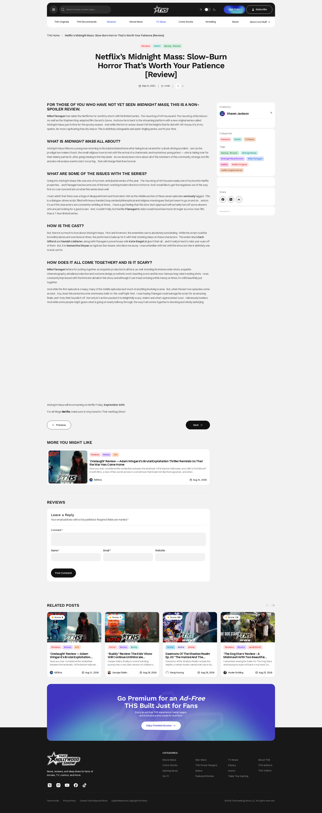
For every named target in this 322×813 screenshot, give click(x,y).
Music (235, 21)
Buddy (134, 647)
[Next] (273, 606)
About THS (264, 759)
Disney (232, 765)
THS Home (53, 35)
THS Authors (265, 765)
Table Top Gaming (238, 776)
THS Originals (62, 21)
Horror (112, 647)
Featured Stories (204, 776)
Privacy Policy (69, 800)
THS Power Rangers (206, 765)
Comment (57, 530)
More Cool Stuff (258, 21)
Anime (170, 647)
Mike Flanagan (255, 158)
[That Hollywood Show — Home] (161, 9)
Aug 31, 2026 (199, 479)
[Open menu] (54, 10)
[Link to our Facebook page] (75, 785)
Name (55, 550)
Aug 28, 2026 (149, 672)
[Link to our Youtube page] (67, 785)
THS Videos (265, 770)
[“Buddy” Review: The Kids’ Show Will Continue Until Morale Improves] (132, 627)
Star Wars (201, 759)
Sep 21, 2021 (148, 85)
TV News (161, 21)
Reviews (111, 21)
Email (107, 550)
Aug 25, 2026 (265, 672)
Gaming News (170, 770)
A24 (115, 454)
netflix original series (231, 170)
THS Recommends (87, 21)
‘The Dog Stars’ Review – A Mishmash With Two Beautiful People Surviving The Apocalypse (246, 655)
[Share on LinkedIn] (239, 199)
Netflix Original (239, 164)
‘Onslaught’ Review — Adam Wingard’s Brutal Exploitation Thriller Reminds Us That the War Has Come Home (146, 463)
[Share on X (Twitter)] (231, 199)
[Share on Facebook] (223, 199)
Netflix (157, 46)
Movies (106, 454)
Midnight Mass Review (232, 158)
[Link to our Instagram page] (58, 785)
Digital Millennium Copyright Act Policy (129, 800)
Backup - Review (172, 46)
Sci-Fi (166, 776)
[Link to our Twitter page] (49, 785)
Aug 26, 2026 (207, 672)
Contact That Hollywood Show (94, 800)
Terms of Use (53, 800)
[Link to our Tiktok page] (84, 785)
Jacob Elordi (255, 647)
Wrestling (210, 21)
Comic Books (186, 21)
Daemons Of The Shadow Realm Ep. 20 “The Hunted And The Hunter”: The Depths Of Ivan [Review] (188, 655)
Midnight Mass (249, 153)
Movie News (136, 21)
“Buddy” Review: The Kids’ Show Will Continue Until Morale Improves (130, 655)
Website (160, 550)
